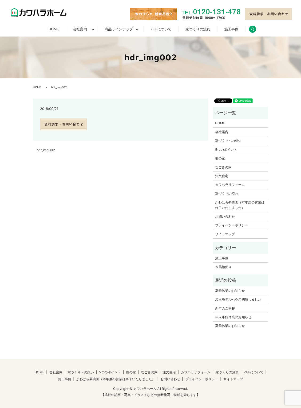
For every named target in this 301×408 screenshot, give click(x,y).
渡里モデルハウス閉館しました (238, 299)
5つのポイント (226, 149)
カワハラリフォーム (230, 185)
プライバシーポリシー (231, 225)
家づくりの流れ (198, 29)
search (256, 29)
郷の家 (220, 158)
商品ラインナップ (119, 29)
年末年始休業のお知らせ (233, 317)
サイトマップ (225, 234)
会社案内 (80, 29)
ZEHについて (160, 29)
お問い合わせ (225, 216)
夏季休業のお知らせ (230, 291)
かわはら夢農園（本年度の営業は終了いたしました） (240, 204)
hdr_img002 (45, 150)
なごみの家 (223, 167)
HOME (53, 29)
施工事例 (231, 29)
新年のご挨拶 (225, 308)
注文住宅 (221, 176)
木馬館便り (223, 267)
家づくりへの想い (228, 141)
